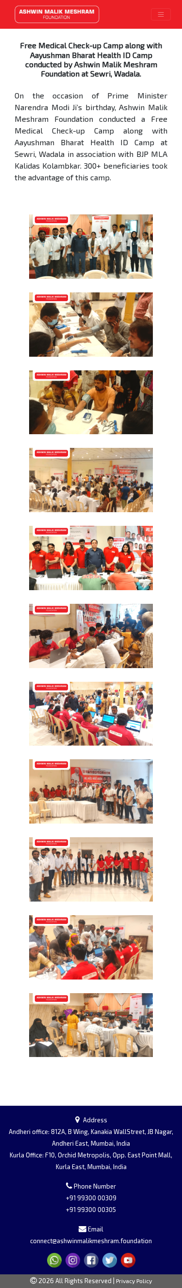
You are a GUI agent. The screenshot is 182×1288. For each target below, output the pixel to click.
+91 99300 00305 (91, 1209)
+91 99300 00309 (91, 1198)
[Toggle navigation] (161, 14)
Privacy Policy (134, 1280)
